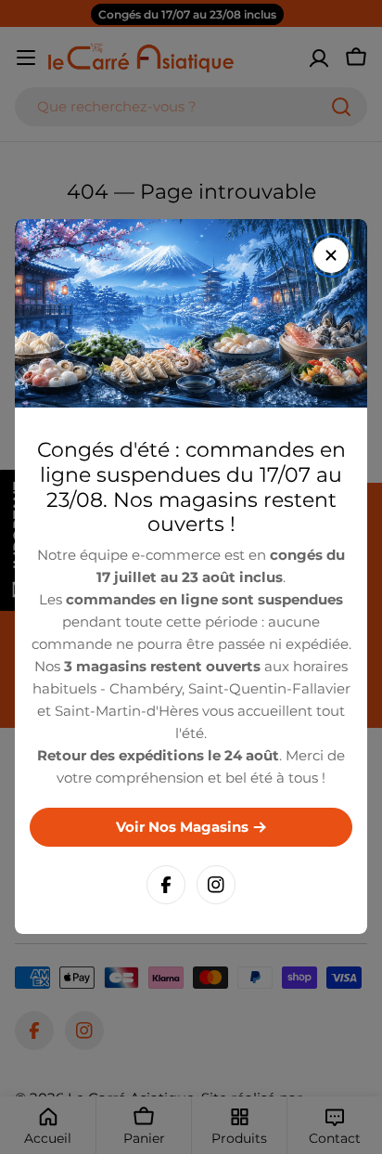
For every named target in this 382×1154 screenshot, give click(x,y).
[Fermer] (331, 255)
